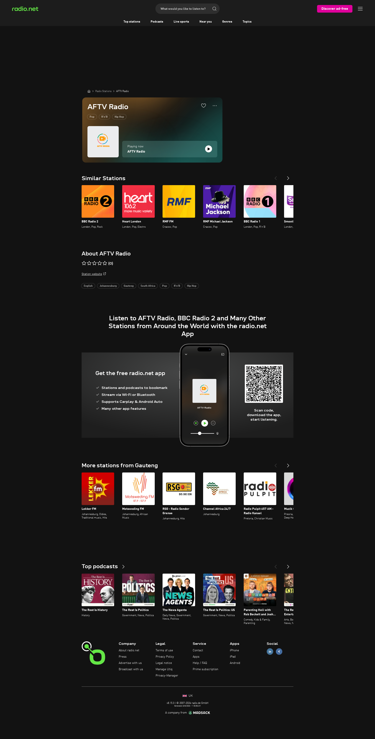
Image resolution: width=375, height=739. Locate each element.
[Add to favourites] (203, 105)
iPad (233, 656)
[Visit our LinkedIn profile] (270, 651)
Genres (227, 21)
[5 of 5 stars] (104, 263)
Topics (247, 21)
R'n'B (104, 117)
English (88, 286)
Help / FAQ (200, 663)
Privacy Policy (165, 656)
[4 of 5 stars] (99, 263)
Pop (92, 117)
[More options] (214, 105)
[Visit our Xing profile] (279, 651)
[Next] (288, 176)
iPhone (234, 650)
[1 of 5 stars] (84, 263)
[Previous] (275, 176)
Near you (205, 21)
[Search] (214, 8)
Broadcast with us (131, 669)
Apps (196, 656)
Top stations (131, 21)
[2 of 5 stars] (89, 263)
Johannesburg (108, 286)
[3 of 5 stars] (94, 263)
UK (190, 695)
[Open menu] (360, 8)
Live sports (181, 21)
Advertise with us (130, 663)
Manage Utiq (164, 669)
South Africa (148, 286)
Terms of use (164, 650)
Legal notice (164, 663)
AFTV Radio (136, 151)
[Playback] (208, 148)
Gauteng (129, 286)
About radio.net (129, 650)
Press (123, 656)
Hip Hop (119, 117)
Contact (198, 650)
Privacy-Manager (167, 675)
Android (235, 663)
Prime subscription (205, 669)
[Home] (89, 91)
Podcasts (157, 21)
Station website (92, 274)
